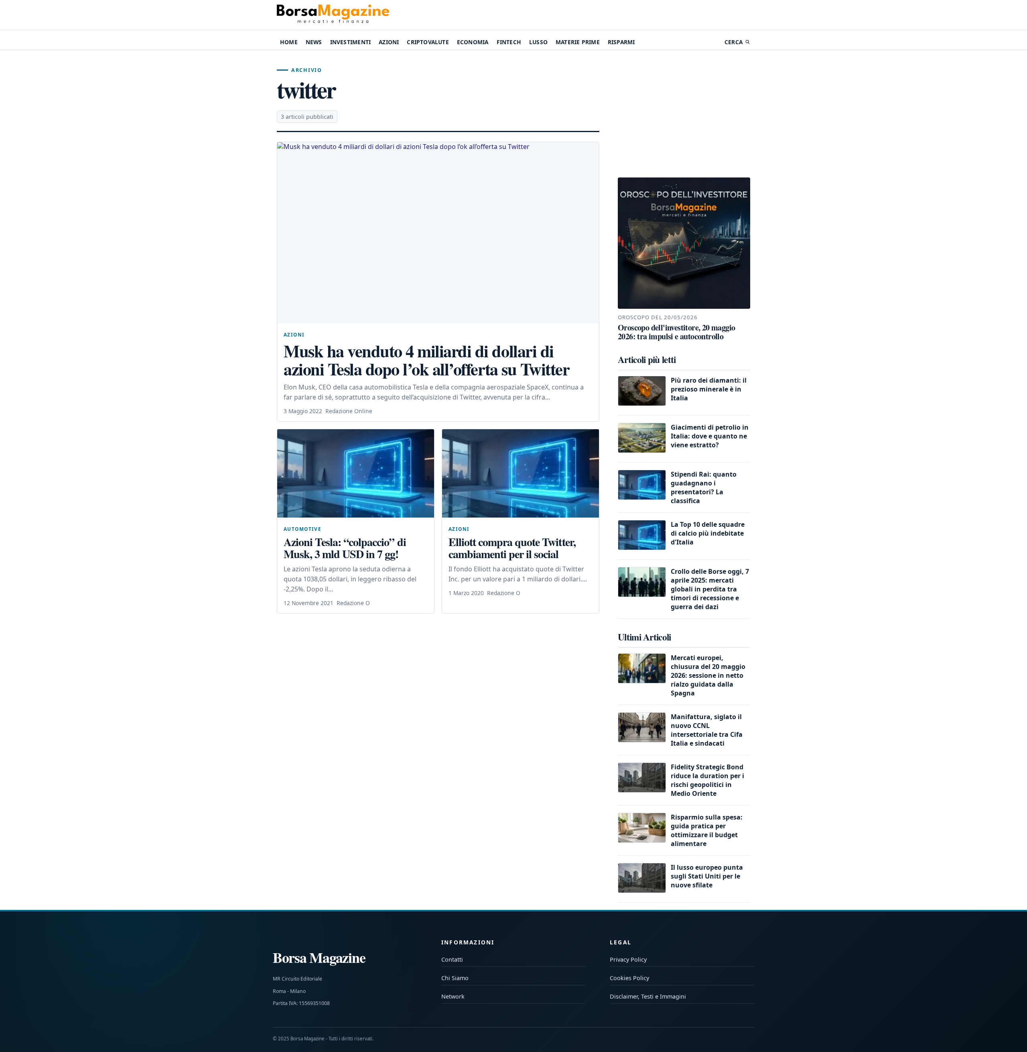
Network (453, 996)
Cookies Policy (629, 978)
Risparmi (621, 42)
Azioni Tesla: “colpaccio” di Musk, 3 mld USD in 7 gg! (345, 548)
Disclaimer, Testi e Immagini (648, 996)
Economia (473, 42)
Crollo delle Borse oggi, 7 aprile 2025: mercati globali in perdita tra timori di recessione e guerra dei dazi (710, 589)
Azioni (389, 42)
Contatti (452, 959)
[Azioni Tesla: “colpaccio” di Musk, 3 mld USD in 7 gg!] (355, 473)
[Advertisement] (684, 114)
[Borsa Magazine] (333, 14)
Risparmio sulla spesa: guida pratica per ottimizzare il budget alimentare (707, 830)
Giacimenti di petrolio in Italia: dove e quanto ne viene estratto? (710, 436)
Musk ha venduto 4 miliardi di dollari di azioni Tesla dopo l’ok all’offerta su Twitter (426, 359)
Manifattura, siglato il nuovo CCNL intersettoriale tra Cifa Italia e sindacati (707, 730)
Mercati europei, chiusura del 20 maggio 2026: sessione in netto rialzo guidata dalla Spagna (708, 675)
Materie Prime (578, 42)
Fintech (509, 42)
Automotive (302, 529)
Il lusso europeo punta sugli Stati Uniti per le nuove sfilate (707, 876)
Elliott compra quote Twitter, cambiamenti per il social (512, 548)
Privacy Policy (628, 959)
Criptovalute (428, 42)
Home (289, 42)
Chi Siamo (455, 978)
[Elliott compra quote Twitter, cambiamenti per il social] (520, 473)
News (314, 42)
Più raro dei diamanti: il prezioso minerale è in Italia (709, 389)
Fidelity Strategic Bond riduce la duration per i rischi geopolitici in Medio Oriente (707, 780)
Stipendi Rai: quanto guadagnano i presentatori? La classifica (704, 487)
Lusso (538, 42)
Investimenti (350, 42)
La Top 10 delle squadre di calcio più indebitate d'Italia (708, 533)
